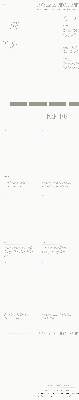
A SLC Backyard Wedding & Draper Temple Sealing (16, 184)
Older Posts (14, 326)
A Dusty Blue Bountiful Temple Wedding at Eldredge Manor (55, 250)
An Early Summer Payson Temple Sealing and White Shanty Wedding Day (19, 251)
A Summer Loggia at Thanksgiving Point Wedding (56, 316)
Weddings (7, 176)
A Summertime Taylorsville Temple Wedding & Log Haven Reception (56, 184)
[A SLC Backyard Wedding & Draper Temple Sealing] (19, 152)
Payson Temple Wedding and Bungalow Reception (16, 316)
